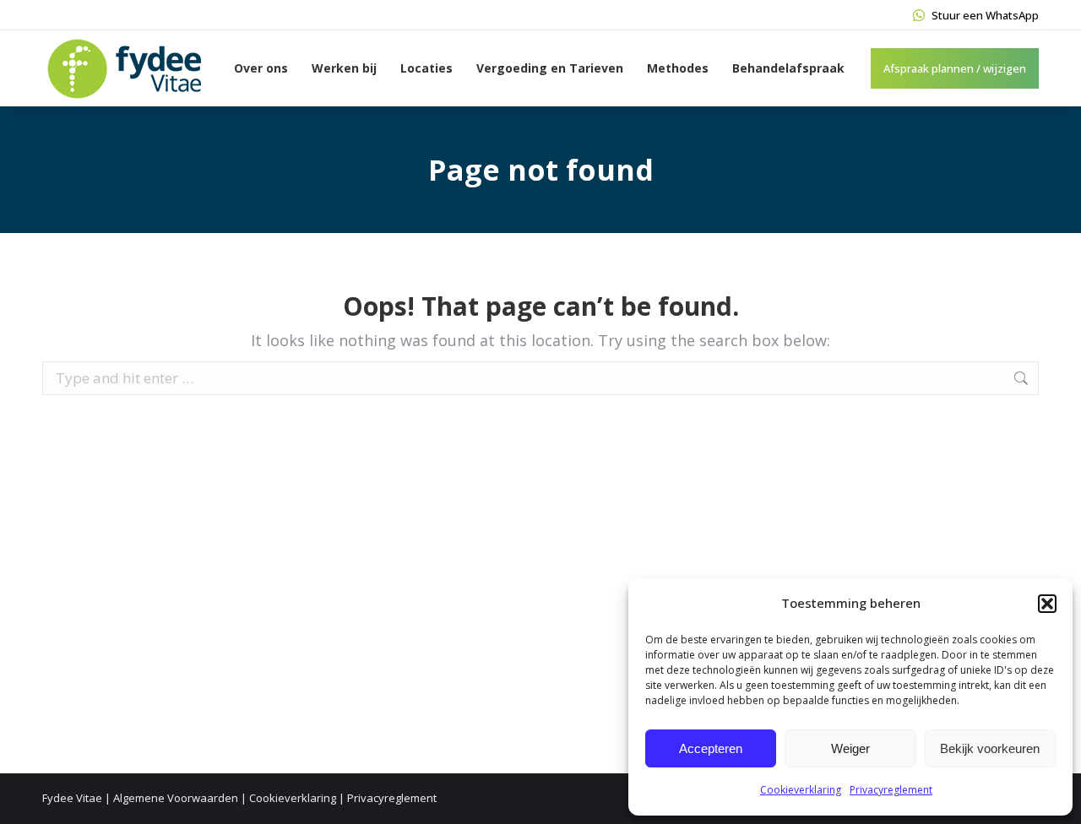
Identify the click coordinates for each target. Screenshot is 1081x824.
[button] (1047, 603)
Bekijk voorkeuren (990, 748)
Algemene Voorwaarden (175, 797)
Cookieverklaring (800, 790)
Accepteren (710, 748)
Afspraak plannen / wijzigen (954, 68)
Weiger (850, 748)
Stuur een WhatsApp (985, 15)
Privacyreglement (891, 790)
